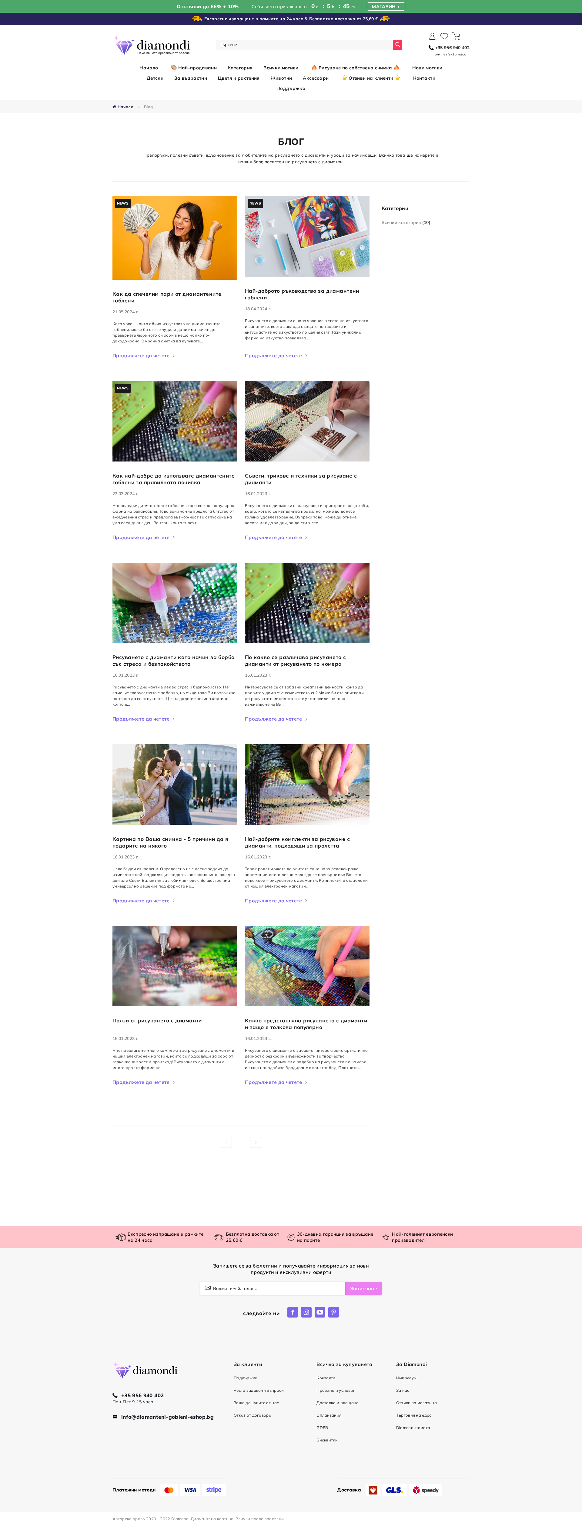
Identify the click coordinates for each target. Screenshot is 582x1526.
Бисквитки (327, 1440)
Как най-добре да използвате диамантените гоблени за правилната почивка (173, 478)
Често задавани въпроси (259, 1390)
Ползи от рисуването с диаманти (157, 1020)
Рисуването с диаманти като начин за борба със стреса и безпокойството (173, 660)
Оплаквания (328, 1415)
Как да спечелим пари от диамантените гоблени (166, 297)
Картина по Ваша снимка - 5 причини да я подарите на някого (170, 842)
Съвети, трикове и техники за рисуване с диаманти (301, 478)
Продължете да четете (141, 355)
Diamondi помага (413, 1427)
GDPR (322, 1427)
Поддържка (246, 1377)
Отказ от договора (252, 1415)
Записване (363, 1288)
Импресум (406, 1377)
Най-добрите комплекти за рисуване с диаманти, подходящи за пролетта (297, 842)
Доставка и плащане (337, 1402)
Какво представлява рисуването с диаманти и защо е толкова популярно (306, 1023)
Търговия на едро (414, 1415)
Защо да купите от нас (256, 1402)
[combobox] (304, 45)
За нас (403, 1390)
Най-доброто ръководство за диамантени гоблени (302, 294)
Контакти (325, 1377)
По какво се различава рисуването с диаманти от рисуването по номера (295, 660)
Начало (148, 68)
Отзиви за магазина (416, 1402)
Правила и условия (335, 1390)
